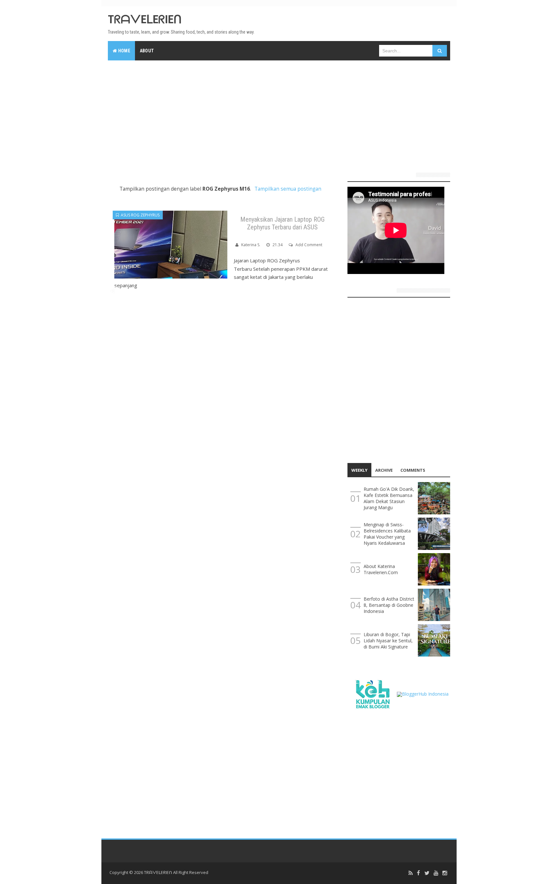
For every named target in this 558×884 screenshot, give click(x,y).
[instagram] (444, 873)
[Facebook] (418, 873)
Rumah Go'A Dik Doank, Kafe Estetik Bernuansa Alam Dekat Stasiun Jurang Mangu (389, 498)
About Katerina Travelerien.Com (381, 569)
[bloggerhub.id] (423, 693)
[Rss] (410, 873)
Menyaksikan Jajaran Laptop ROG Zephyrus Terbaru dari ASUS (282, 223)
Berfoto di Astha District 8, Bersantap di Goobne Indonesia (389, 605)
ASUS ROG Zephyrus (139, 215)
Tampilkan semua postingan (287, 188)
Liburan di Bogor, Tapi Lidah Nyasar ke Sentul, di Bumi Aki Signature (388, 640)
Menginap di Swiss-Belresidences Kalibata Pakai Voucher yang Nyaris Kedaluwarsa (387, 533)
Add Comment (308, 244)
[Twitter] (426, 873)
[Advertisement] (279, 113)
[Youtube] (436, 873)
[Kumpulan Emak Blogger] (372, 693)
